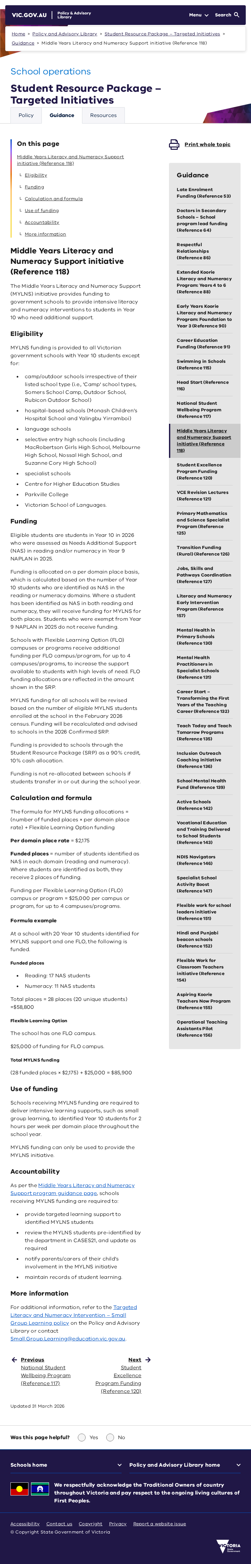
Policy (26, 115)
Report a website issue (159, 1524)
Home (18, 34)
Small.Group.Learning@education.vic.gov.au (68, 1338)
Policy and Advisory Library (64, 34)
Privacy (118, 1524)
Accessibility (25, 1524)
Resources (103, 115)
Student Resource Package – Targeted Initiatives (162, 34)
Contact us (59, 1524)
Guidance (23, 43)
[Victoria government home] (228, 1547)
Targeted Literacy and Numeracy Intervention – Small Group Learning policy (73, 1315)
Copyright (90, 1524)
